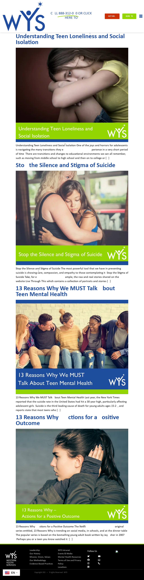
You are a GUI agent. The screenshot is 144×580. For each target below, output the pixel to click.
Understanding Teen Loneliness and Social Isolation (70, 39)
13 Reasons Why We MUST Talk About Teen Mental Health (65, 291)
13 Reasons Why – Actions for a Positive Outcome (67, 420)
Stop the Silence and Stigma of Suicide (65, 165)
